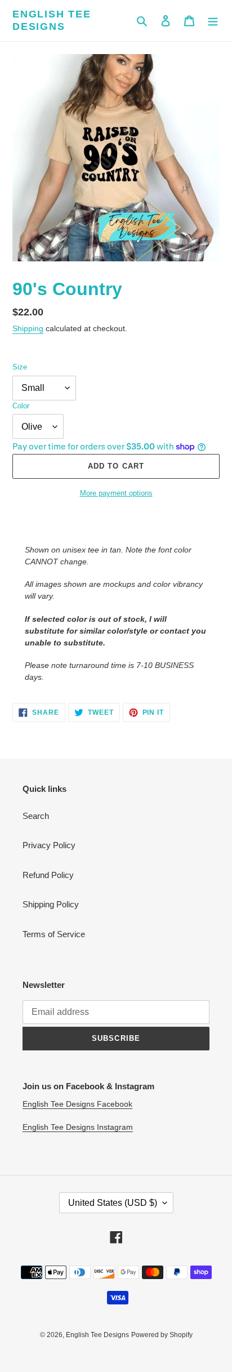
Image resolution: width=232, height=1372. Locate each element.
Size (19, 367)
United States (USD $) (112, 1203)
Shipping (27, 328)
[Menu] (213, 20)
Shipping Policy (51, 904)
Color (20, 406)
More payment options (116, 493)
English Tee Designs (51, 20)
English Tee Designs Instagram (78, 1127)
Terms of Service (54, 934)
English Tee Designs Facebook (77, 1103)
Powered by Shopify (162, 1335)
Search (36, 816)
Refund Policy (48, 875)
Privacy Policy (49, 845)
